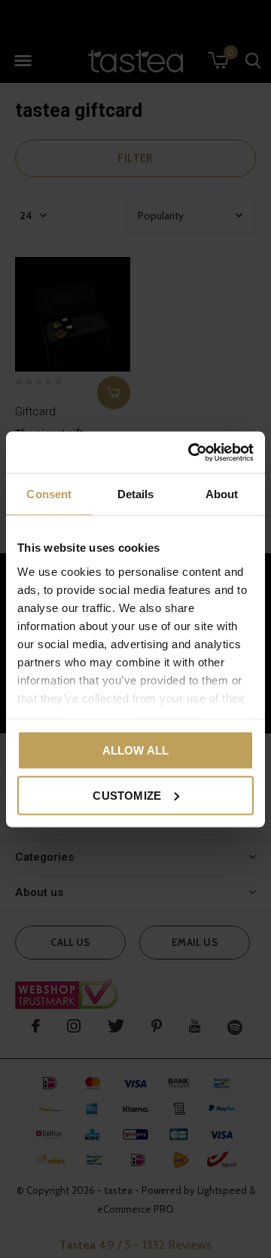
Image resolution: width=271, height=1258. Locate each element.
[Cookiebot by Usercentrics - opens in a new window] (191, 452)
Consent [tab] (49, 494)
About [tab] (222, 494)
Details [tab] (135, 494)
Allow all (135, 750)
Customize (127, 794)
